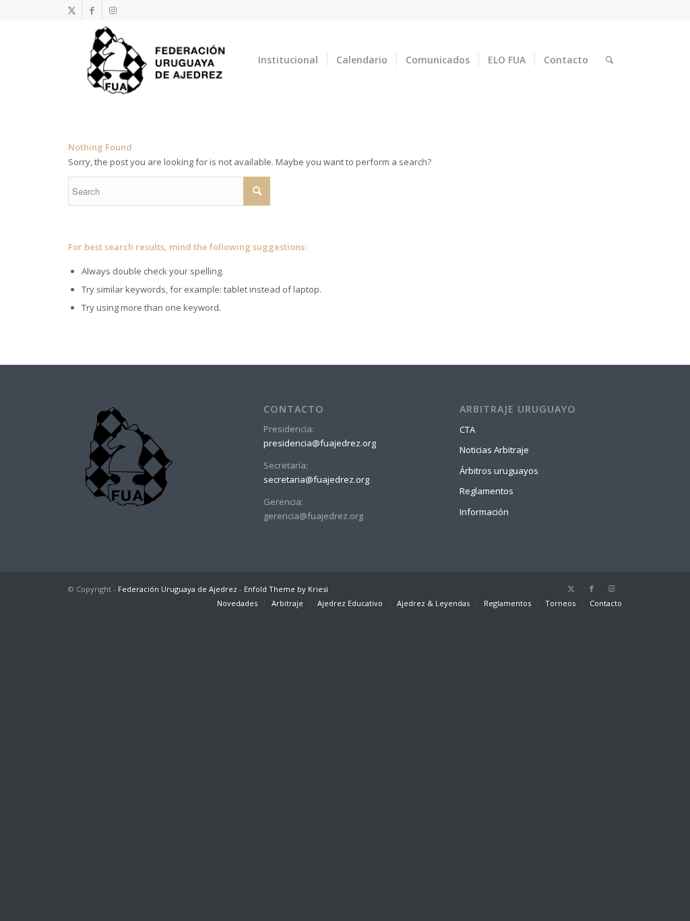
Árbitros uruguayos (499, 471)
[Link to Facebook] (92, 10)
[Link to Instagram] (112, 10)
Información (484, 512)
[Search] (609, 60)
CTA (467, 429)
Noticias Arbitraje (494, 450)
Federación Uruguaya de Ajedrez (177, 589)
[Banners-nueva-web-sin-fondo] (155, 60)
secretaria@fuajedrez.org (316, 479)
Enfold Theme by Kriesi (286, 589)
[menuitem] (288, 60)
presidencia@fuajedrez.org (319, 443)
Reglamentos (486, 491)
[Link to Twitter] (72, 10)
